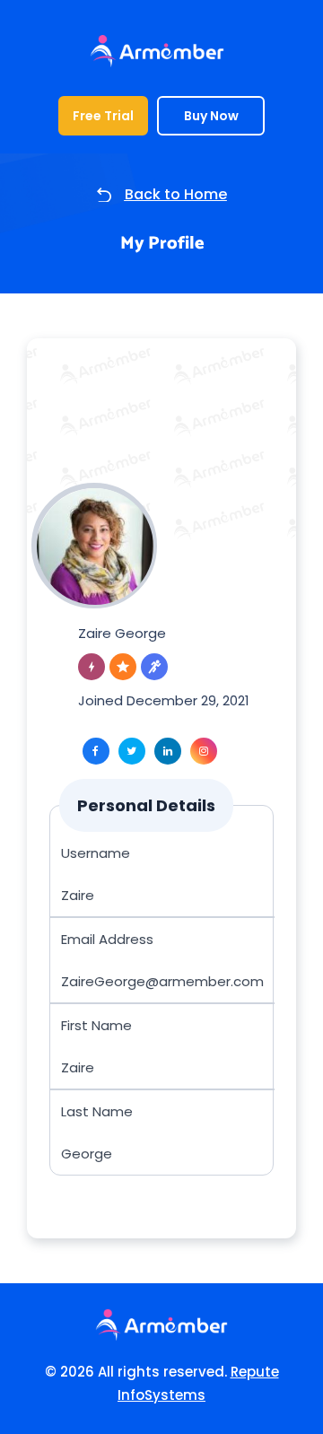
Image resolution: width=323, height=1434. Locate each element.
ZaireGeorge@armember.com (162, 981)
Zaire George (122, 633)
